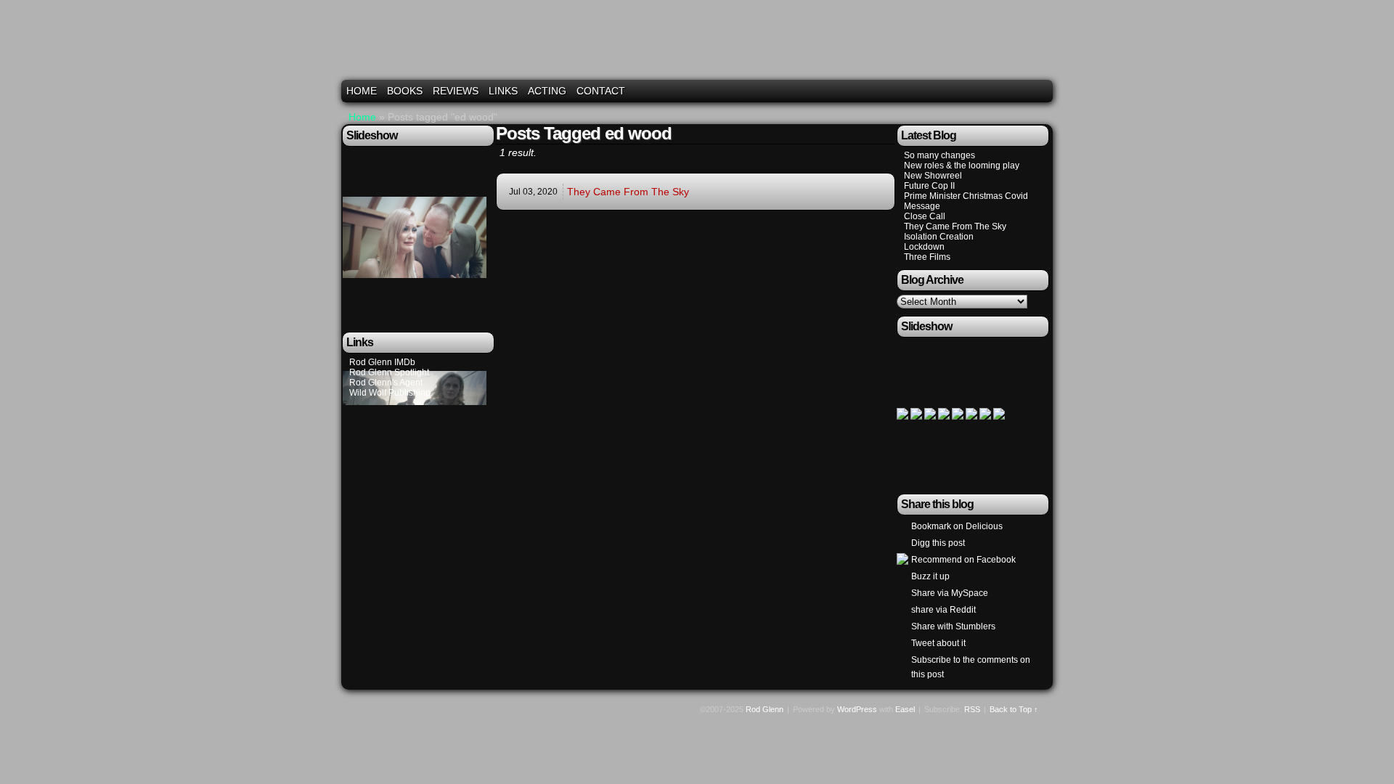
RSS (1041, 91)
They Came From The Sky (628, 191)
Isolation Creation (939, 237)
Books (405, 91)
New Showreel (933, 176)
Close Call (924, 216)
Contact (600, 91)
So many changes (939, 155)
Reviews (455, 91)
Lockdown (924, 247)
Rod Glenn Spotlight (389, 372)
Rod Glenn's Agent (386, 382)
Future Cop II (929, 186)
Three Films (927, 257)
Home (361, 91)
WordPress (857, 709)
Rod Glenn (699, 45)
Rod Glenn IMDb (382, 362)
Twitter (1005, 91)
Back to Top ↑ (1014, 709)
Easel (905, 709)
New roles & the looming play (961, 165)
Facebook (1023, 91)
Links (503, 91)
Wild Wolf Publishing (390, 393)
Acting (547, 91)
